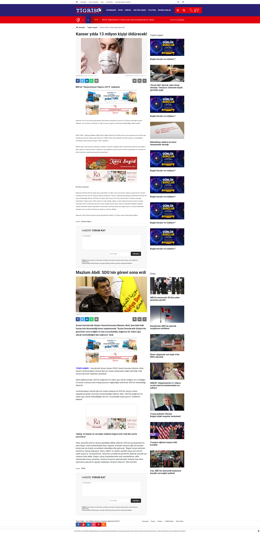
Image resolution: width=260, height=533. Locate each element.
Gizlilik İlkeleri (169, 521)
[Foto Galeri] (183, 2)
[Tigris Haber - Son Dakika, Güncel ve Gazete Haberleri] (89, 10)
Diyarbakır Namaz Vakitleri (123, 2)
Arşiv (102, 2)
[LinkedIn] (87, 81)
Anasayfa (81, 27)
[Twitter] (82, 81)
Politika (152, 10)
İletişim (160, 521)
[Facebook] (78, 81)
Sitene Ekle (109, 2)
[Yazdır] (96, 81)
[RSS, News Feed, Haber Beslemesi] (103, 525)
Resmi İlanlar (164, 10)
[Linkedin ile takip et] (88, 525)
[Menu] (178, 10)
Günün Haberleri (93, 2)
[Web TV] (178, 2)
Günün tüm (177, 20)
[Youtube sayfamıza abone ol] (83, 525)
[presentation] (83, 20)
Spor (120, 10)
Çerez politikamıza (174, 531)
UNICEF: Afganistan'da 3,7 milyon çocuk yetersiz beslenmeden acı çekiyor (128, 20)
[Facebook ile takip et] (78, 525)
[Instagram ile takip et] (93, 525)
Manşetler (83, 2)
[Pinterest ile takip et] (98, 525)
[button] (135, 81)
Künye (153, 521)
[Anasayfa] (77, 2)
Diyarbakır (111, 10)
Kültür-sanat (140, 10)
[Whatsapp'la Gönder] (91, 81)
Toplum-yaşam (92, 27)
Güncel (128, 10)
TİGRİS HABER (82, 368)
